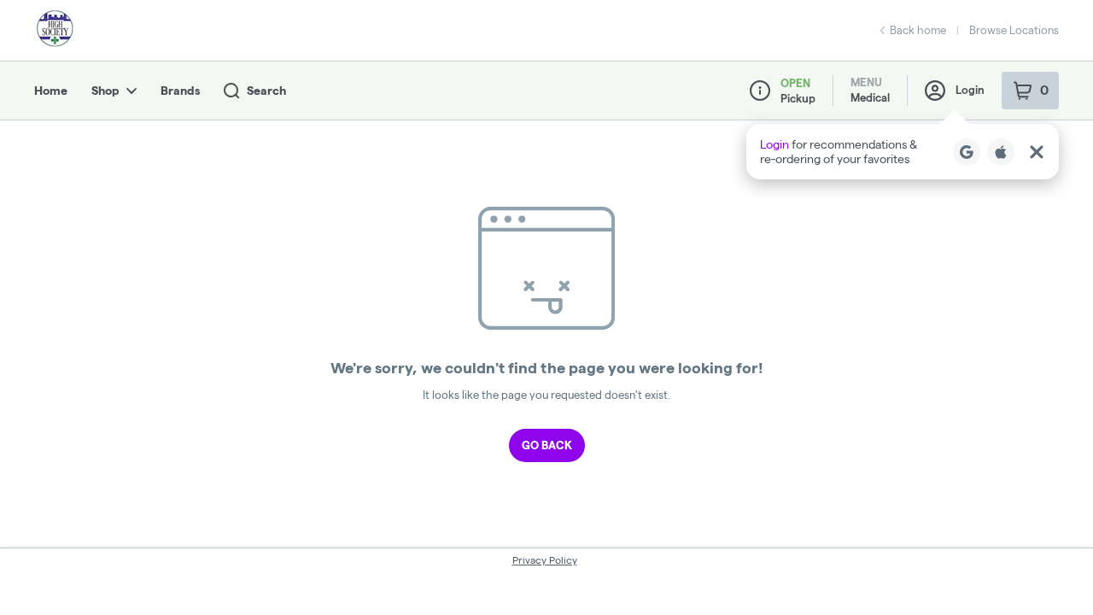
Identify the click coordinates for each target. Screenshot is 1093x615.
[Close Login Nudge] (1036, 152)
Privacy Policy (544, 559)
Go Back (547, 445)
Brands (180, 90)
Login (970, 90)
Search (266, 90)
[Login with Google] (966, 152)
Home (50, 90)
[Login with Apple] (1000, 152)
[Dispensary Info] (760, 90)
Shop (105, 90)
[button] (902, 151)
